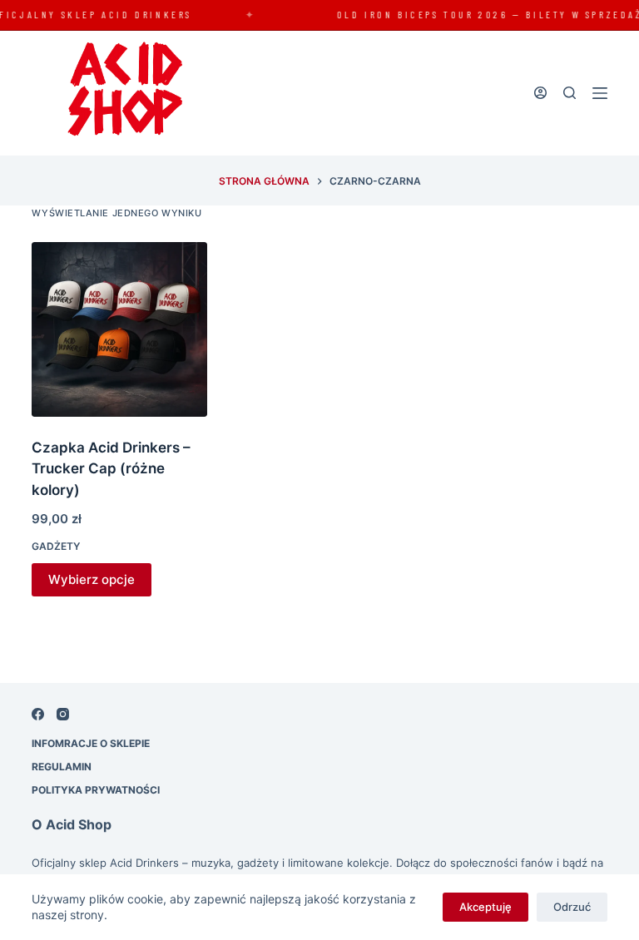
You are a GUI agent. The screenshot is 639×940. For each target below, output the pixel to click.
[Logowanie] (540, 93)
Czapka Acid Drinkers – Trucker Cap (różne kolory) (111, 468)
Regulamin (62, 766)
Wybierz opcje (91, 579)
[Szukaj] (569, 93)
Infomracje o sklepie (91, 743)
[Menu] (599, 93)
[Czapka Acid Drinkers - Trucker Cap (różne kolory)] (119, 329)
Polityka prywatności (96, 790)
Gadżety (56, 546)
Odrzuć (572, 906)
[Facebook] (38, 714)
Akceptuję (485, 906)
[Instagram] (63, 714)
